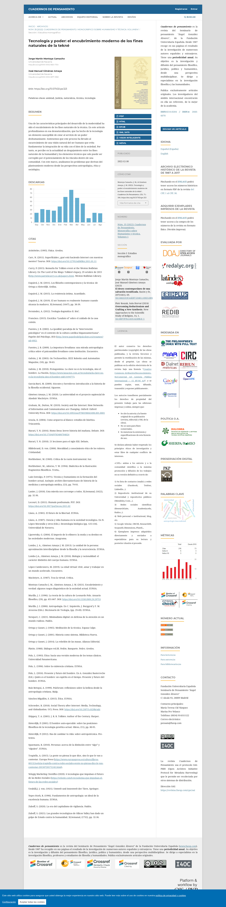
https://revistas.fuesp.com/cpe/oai (178, 790)
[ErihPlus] (175, 299)
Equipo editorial (87, 17)
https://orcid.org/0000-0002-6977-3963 (43, 77)
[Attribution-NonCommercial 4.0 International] (155, 867)
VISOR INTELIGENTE (130, 137)
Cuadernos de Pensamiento (51, 9)
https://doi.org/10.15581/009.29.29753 (81, 599)
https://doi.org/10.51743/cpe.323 (50, 88)
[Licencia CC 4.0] (167, 738)
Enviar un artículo (174, 129)
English (164, 153)
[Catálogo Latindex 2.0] (172, 286)
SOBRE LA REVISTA (113, 17)
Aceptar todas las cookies (32, 902)
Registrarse (181, 9)
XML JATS (124, 132)
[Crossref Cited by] (127, 867)
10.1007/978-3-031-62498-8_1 (130, 318)
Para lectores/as (168, 655)
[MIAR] (170, 358)
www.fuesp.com (188, 846)
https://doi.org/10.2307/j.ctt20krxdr (82, 709)
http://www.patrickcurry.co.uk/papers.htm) (51, 275)
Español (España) (169, 149)
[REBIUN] (188, 367)
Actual (52, 17)
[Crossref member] (42, 867)
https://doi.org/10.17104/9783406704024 (48, 434)
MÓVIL (122, 143)
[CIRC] (188, 358)
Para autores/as (168, 659)
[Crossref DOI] (71, 867)
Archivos (67, 17)
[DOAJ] (179, 257)
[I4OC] (183, 867)
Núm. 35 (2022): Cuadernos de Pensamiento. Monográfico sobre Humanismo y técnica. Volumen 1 (83, 29)
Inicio (31, 26)
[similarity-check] (98, 868)
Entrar (194, 9)
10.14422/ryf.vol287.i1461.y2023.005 (134, 297)
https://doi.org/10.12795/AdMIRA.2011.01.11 (74, 261)
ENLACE (182, 181)
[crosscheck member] (170, 605)
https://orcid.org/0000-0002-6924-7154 (43, 65)
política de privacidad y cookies (171, 895)
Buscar (191, 17)
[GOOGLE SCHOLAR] (170, 384)
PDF (121, 116)
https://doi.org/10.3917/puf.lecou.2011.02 (49, 506)
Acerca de (35, 17)
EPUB (122, 127)
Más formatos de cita (130, 203)
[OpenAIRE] (189, 381)
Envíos (132, 17)
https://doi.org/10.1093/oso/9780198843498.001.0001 (78, 412)
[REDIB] (171, 319)
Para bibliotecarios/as (171, 664)
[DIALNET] (170, 368)
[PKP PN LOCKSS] (167, 481)
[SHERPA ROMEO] (179, 445)
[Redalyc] (179, 269)
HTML (122, 121)
